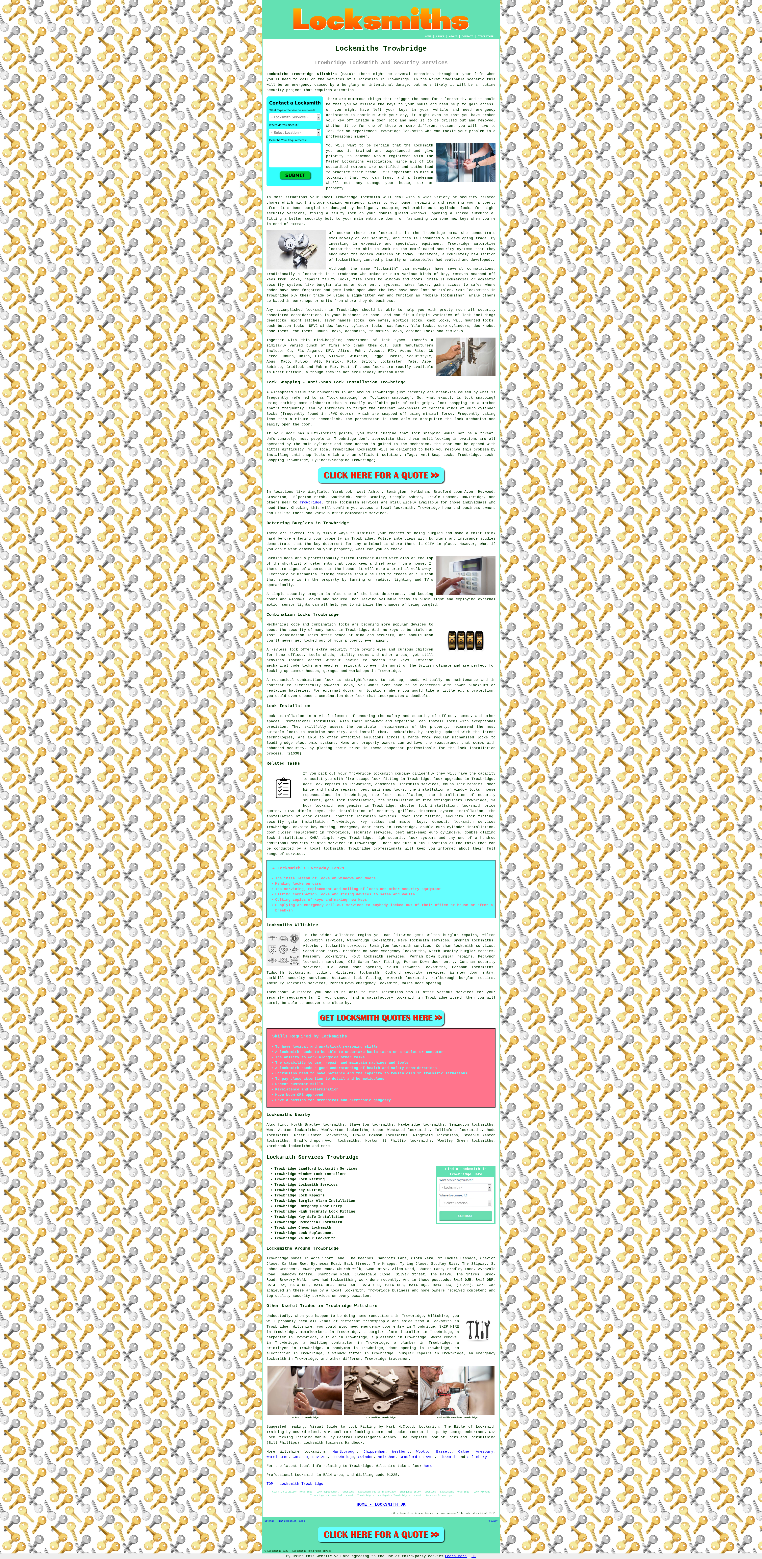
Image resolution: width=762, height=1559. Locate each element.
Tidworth (447, 1457)
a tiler (329, 1337)
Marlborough (345, 1452)
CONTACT (467, 36)
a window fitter (344, 1353)
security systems (284, 285)
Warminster (277, 1457)
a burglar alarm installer (392, 1332)
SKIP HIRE (449, 1327)
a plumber (405, 1343)
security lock (460, 816)
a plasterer (383, 1337)
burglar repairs (415, 1353)
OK (473, 1556)
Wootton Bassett (433, 1452)
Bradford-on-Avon (417, 1457)
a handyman (338, 1348)
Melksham (386, 1457)
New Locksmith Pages (291, 1521)
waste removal (445, 1337)
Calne (463, 1452)
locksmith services (323, 962)
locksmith (386, 269)
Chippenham (374, 1452)
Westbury (401, 1452)
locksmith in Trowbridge (383, 79)
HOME (428, 36)
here (428, 1466)
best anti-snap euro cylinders (427, 832)
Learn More (456, 1556)
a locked (459, 213)
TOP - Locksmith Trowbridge (295, 1484)
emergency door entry (362, 827)
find (282, 1125)
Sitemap (269, 1521)
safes (476, 285)
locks (343, 279)
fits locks (364, 279)
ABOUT (453, 36)
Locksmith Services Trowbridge (313, 1157)
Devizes (320, 1457)
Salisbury (477, 1457)
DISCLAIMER (486, 36)
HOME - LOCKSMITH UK (381, 1504)
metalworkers (313, 1332)
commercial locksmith (397, 784)
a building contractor (328, 1343)
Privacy (492, 1521)
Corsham (300, 1457)
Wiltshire (289, 1452)
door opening (402, 1348)
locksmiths (482, 940)
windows (418, 213)
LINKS (440, 36)
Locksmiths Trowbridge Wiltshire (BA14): (311, 74)
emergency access (362, 203)
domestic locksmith (453, 822)
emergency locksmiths (403, 951)
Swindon (365, 1457)
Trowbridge (310, 502)
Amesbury (484, 1452)
